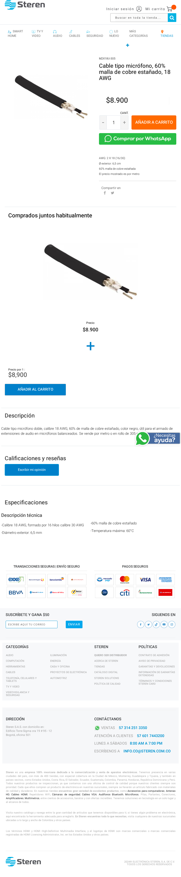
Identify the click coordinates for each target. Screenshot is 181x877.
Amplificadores (15, 798)
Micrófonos (132, 795)
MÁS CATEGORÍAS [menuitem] (138, 33)
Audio (9, 655)
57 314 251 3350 (133, 727)
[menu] (90, 38)
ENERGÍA (55, 661)
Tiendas (99, 667)
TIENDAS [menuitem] (166, 33)
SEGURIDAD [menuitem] (94, 33)
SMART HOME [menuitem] (15, 33)
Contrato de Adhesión (154, 655)
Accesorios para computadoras (146, 791)
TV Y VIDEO (13, 687)
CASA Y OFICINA (60, 667)
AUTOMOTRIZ (58, 678)
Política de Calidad (107, 684)
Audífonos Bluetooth (111, 795)
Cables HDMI (19, 795)
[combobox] (145, 17)
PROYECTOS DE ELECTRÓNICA (68, 672)
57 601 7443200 (150, 736)
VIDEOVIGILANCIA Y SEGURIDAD (17, 693)
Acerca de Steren (106, 661)
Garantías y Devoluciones (157, 667)
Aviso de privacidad (152, 661)
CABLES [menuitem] (74, 33)
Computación (15, 661)
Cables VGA (89, 795)
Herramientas (15, 667)
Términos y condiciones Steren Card (155, 682)
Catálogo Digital (106, 672)
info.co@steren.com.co (147, 751)
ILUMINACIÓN (58, 655)
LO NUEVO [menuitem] (114, 33)
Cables (10, 672)
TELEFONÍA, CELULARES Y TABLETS (21, 679)
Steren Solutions (106, 678)
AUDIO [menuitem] (57, 33)
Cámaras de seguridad (66, 795)
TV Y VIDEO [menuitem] (37, 33)
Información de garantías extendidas (157, 673)
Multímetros (32, 798)
